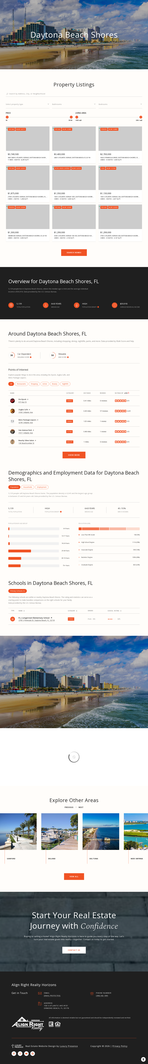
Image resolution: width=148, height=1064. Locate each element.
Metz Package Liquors (27, 420)
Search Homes (74, 252)
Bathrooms (57, 104)
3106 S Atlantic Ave (25, 412)
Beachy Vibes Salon (26, 440)
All (12, 384)
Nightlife (66, 384)
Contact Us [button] (74, 950)
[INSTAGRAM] (20, 1053)
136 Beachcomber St (26, 443)
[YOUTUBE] (26, 1053)
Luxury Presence (69, 1046)
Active (46, 384)
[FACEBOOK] (14, 1053)
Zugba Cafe (23, 409)
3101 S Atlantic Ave (25, 433)
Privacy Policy (119, 1046)
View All (74, 876)
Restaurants (22, 384)
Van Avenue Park (25, 430)
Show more (74, 455)
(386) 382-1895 (102, 996)
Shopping (35, 384)
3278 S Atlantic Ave (25, 423)
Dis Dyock (22, 399)
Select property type (14, 104)
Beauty (55, 384)
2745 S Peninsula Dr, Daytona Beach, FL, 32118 (37, 620)
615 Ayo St (22, 402)
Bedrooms (103, 104)
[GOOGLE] (32, 1053)
